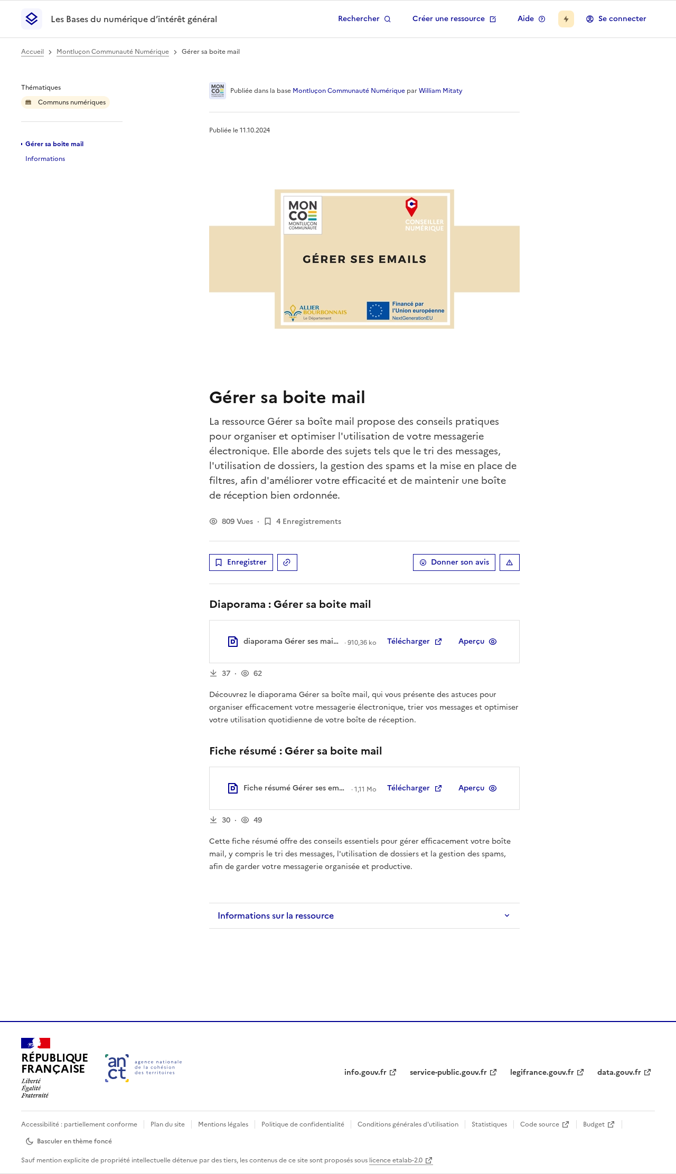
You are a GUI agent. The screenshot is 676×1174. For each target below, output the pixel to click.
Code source (539, 1124)
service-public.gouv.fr (448, 1072)
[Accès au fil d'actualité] (566, 19)
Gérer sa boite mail (54, 144)
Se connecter (622, 18)
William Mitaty (441, 91)
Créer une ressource (448, 18)
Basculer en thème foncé (74, 1141)
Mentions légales (223, 1124)
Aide (526, 18)
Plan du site (168, 1124)
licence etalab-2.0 (395, 1160)
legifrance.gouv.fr (542, 1072)
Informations (45, 159)
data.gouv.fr (619, 1072)
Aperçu (471, 641)
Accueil (32, 51)
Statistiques (489, 1124)
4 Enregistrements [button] (308, 521)
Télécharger (408, 641)
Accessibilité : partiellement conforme (79, 1124)
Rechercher (359, 18)
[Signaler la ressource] (510, 562)
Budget (594, 1124)
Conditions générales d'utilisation (408, 1124)
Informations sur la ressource (276, 915)
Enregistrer (247, 562)
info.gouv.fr (365, 1072)
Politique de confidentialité (302, 1124)
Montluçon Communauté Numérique (113, 51)
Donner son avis (460, 562)
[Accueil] (143, 1068)
